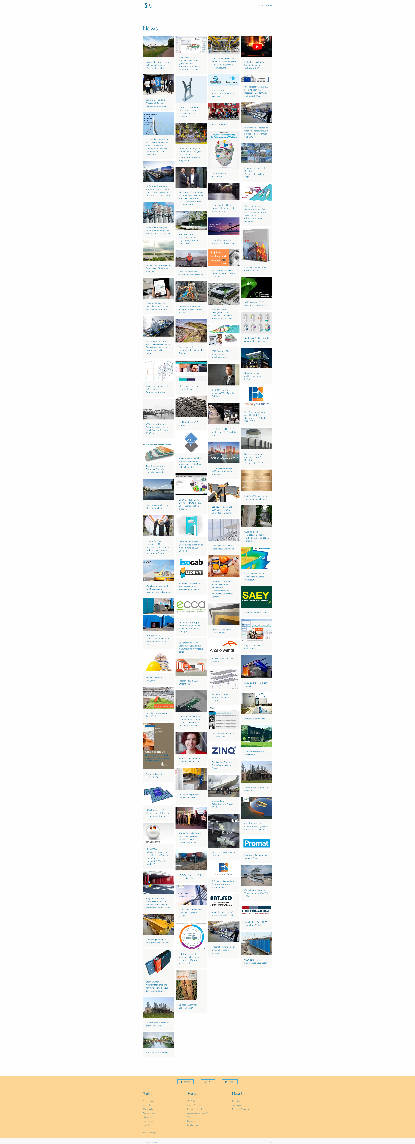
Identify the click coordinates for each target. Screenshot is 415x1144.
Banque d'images (150, 1132)
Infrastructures (148, 1117)
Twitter (209, 1082)
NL (257, 5)
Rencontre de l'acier (195, 1109)
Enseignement (193, 1125)
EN (262, 5)
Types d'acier (237, 1101)
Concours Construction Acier (198, 1113)
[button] (268, 5)
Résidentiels (148, 1109)
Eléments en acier (150, 1113)
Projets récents (149, 1101)
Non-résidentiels (149, 1105)
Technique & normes (240, 1109)
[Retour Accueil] (148, 5)
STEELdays (191, 1101)
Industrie (146, 1125)
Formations (191, 1121)
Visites (190, 1117)
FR (259, 5)
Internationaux (149, 1121)
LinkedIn (231, 1082)
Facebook (187, 1082)
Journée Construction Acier (198, 1105)
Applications (237, 1105)
